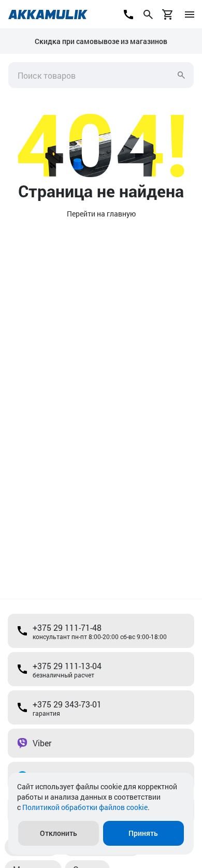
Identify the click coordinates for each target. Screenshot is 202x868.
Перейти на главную (101, 214)
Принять (143, 833)
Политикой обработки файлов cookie (85, 807)
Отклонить (58, 833)
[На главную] (48, 14)
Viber (42, 742)
